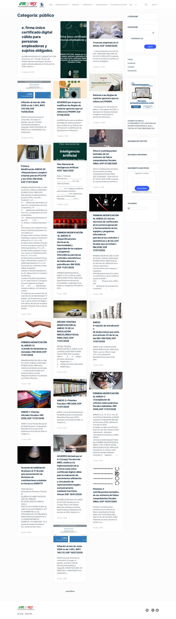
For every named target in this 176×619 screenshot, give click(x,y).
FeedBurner (147, 192)
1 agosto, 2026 (62, 204)
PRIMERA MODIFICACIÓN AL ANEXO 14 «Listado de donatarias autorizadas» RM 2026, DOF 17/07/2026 (34, 348)
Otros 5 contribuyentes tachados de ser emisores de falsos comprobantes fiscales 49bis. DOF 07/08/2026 (105, 157)
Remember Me (137, 38)
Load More (70, 591)
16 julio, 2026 (62, 518)
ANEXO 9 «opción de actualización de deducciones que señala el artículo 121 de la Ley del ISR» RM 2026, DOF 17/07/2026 (106, 332)
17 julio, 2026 (26, 314)
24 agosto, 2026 (28, 72)
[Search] (146, 4)
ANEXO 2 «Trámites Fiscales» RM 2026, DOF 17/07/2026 (69, 403)
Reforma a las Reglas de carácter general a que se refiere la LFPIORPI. (106, 98)
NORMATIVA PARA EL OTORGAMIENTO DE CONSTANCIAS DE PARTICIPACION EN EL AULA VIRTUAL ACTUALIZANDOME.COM (142, 124)
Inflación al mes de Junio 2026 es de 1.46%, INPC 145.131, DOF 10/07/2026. (70, 549)
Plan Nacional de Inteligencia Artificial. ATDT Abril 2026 (68, 167)
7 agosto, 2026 (62, 136)
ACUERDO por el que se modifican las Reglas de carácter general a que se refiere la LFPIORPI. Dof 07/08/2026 (70, 108)
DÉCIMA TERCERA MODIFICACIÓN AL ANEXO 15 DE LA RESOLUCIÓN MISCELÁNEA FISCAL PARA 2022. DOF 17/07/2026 (68, 331)
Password (133, 27)
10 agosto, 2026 (99, 122)
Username (133, 16)
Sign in (154, 4)
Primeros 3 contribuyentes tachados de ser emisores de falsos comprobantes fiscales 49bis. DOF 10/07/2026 (106, 495)
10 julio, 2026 (98, 528)
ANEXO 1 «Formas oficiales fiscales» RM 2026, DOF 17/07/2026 (32, 415)
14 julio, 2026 (26, 532)
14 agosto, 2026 (99, 67)
